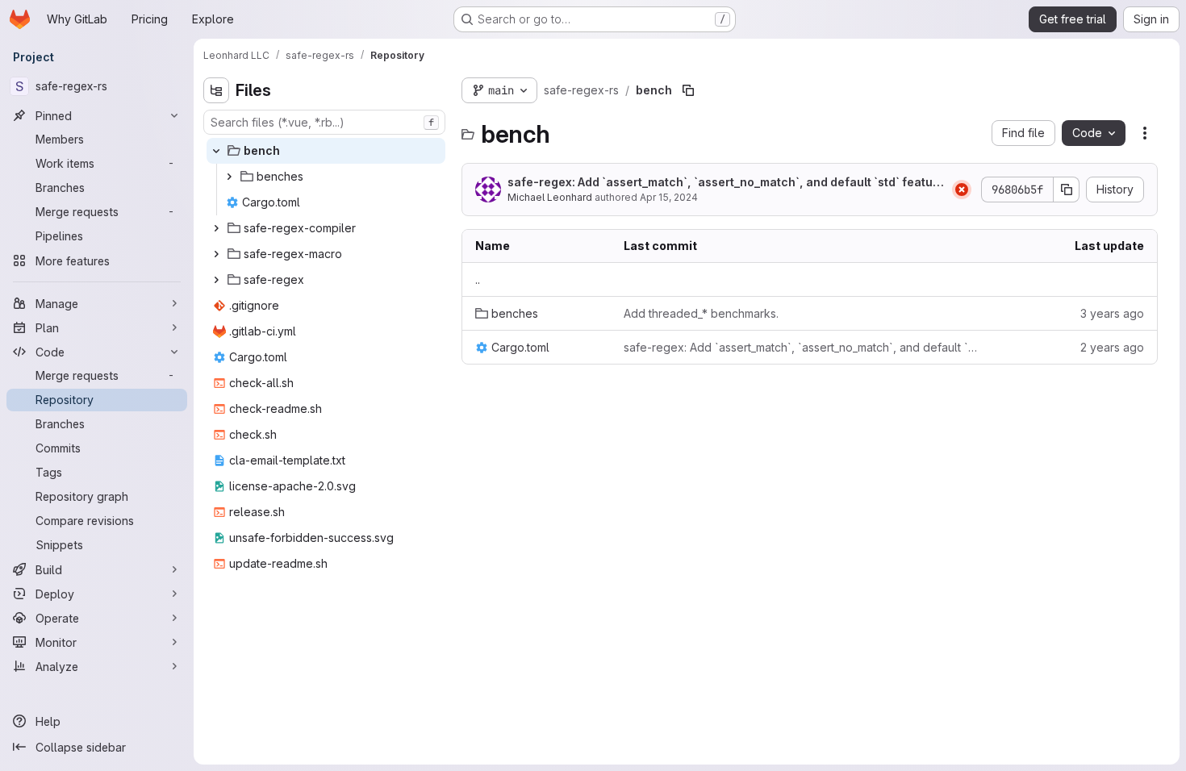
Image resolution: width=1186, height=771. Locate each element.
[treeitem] (326, 151)
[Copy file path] (688, 90)
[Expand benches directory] (229, 176)
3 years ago (1112, 313)
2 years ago (1112, 347)
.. (477, 279)
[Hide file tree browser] (216, 90)
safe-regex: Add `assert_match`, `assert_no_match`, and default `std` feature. (722, 182)
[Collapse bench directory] (216, 150)
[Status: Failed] (961, 189)
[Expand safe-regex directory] (216, 280)
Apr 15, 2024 (669, 197)
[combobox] (324, 122)
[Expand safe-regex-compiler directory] (216, 228)
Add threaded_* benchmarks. (701, 313)
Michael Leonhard (549, 197)
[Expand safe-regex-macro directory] (216, 254)
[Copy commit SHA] (1067, 189)
